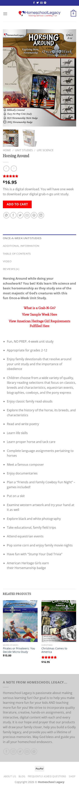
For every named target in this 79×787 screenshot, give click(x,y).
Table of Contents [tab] (17, 253)
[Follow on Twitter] (37, 3)
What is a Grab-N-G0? (39, 308)
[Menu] (5, 13)
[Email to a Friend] (27, 215)
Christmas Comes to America (54, 650)
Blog (22, 776)
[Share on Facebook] (13, 215)
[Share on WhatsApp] (6, 215)
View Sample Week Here (39, 314)
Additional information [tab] (21, 245)
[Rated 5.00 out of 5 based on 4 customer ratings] (39, 176)
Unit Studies (24, 150)
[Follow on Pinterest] (45, 3)
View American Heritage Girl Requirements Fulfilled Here (39, 323)
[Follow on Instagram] (13, 751)
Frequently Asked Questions (47, 776)
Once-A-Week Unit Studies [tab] (22, 238)
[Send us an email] (41, 3)
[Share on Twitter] (20, 215)
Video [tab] (7, 261)
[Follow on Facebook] (34, 3)
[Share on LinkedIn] (41, 215)
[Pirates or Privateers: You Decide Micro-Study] (20, 621)
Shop (72, 776)
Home (7, 150)
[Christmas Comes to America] (58, 621)
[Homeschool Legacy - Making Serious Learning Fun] (40, 14)
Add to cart (17, 204)
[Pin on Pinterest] (34, 215)
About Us (10, 776)
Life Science (45, 150)
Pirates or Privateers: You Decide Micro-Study (19, 650)
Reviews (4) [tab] (11, 269)
